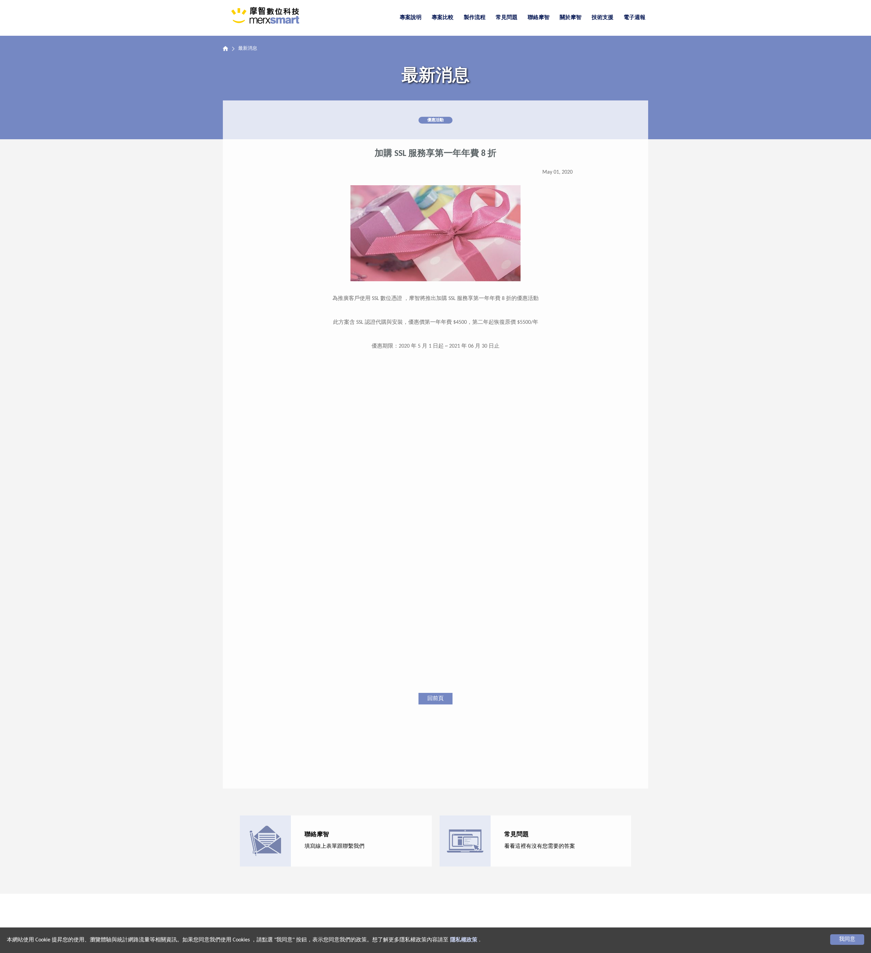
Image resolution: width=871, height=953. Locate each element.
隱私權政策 (463, 940)
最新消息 (247, 48)
